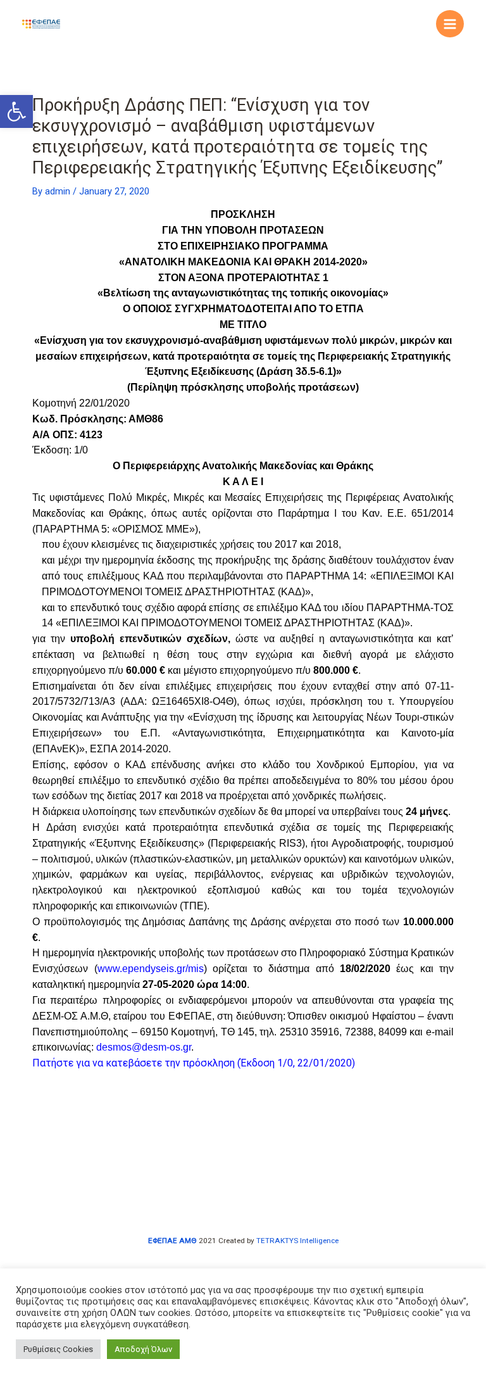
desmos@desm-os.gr (143, 1047)
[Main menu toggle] (450, 24)
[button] (16, 111)
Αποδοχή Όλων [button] (143, 1349)
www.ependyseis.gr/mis (150, 968)
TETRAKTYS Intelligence (297, 1240)
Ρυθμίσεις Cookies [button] (58, 1349)
